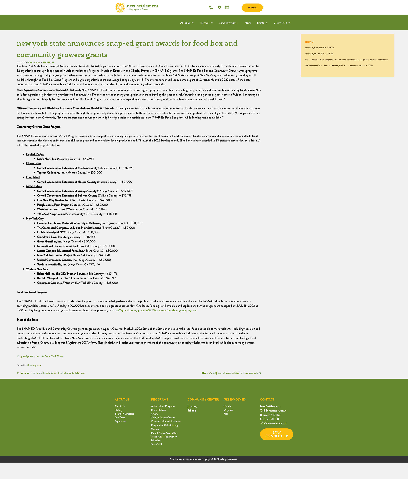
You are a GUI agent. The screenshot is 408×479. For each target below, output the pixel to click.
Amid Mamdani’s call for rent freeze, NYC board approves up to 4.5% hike (339, 65)
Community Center (228, 23)
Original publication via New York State (40, 356)
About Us (185, 23)
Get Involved (280, 23)
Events (260, 23)
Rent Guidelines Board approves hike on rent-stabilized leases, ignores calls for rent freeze (346, 59)
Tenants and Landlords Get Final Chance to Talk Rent (52, 373)
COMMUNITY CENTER (203, 399)
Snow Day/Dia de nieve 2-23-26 (319, 47)
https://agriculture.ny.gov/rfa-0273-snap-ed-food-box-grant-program (154, 310)
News (248, 23)
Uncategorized (34, 365)
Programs (204, 23)
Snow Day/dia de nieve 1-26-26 (319, 53)
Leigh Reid (48, 62)
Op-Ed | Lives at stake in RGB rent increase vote (230, 373)
